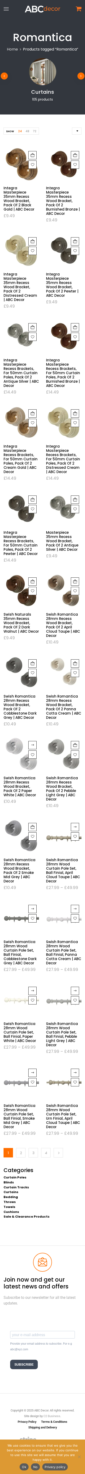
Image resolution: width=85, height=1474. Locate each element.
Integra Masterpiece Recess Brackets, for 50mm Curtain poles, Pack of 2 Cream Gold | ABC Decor (21, 459)
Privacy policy (55, 1467)
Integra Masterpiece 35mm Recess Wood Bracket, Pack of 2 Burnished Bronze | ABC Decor (63, 201)
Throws (10, 1202)
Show (10, 131)
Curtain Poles (15, 1177)
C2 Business (51, 1416)
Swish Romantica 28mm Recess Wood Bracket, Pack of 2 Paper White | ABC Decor (20, 786)
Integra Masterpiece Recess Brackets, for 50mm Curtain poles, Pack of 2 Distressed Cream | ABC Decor (63, 459)
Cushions (11, 1212)
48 (27, 131)
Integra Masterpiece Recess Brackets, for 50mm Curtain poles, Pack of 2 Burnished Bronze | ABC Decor (63, 373)
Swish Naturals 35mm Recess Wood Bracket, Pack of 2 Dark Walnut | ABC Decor (21, 623)
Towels (9, 1207)
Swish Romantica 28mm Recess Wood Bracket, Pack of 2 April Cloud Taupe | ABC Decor (63, 625)
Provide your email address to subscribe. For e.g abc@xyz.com (41, 1346)
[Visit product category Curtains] (42, 71)
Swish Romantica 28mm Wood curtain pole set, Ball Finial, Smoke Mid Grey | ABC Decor (19, 1116)
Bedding (11, 1197)
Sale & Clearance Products (27, 1216)
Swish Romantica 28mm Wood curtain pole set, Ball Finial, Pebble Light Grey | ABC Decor (62, 1034)
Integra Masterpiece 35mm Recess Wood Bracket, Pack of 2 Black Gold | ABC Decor (19, 199)
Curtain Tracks (16, 1187)
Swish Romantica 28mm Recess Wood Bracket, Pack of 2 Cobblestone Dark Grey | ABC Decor (20, 707)
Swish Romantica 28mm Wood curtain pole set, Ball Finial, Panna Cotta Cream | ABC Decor (63, 952)
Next (58, 1152)
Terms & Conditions (54, 1421)
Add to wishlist (32, 165)
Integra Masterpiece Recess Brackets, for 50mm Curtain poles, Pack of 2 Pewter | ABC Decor (21, 543)
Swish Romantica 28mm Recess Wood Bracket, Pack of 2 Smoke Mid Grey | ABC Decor (19, 870)
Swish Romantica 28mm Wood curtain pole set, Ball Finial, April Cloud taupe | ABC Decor (63, 870)
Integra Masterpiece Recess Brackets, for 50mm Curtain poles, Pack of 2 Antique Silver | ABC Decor (21, 373)
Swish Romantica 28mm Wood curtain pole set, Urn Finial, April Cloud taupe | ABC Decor (63, 1116)
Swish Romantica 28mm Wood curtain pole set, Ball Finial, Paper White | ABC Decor (20, 1032)
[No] (79, 1456)
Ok (24, 1467)
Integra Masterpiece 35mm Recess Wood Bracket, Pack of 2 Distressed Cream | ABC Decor (20, 287)
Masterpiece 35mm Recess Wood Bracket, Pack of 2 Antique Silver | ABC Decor (62, 541)
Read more (32, 745)
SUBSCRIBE (24, 1364)
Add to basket (32, 155)
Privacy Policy (27, 1421)
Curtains (42, 92)
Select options (75, 827)
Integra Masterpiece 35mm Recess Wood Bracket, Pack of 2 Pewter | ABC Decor (62, 285)
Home (12, 49)
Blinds (9, 1182)
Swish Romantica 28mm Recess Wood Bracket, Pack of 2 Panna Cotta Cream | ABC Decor (63, 707)
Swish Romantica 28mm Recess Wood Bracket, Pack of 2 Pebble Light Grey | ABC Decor (62, 788)
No (35, 1467)
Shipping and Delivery (42, 1427)
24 (20, 131)
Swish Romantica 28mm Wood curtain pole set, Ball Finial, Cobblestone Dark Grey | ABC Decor (20, 952)
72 (34, 131)
